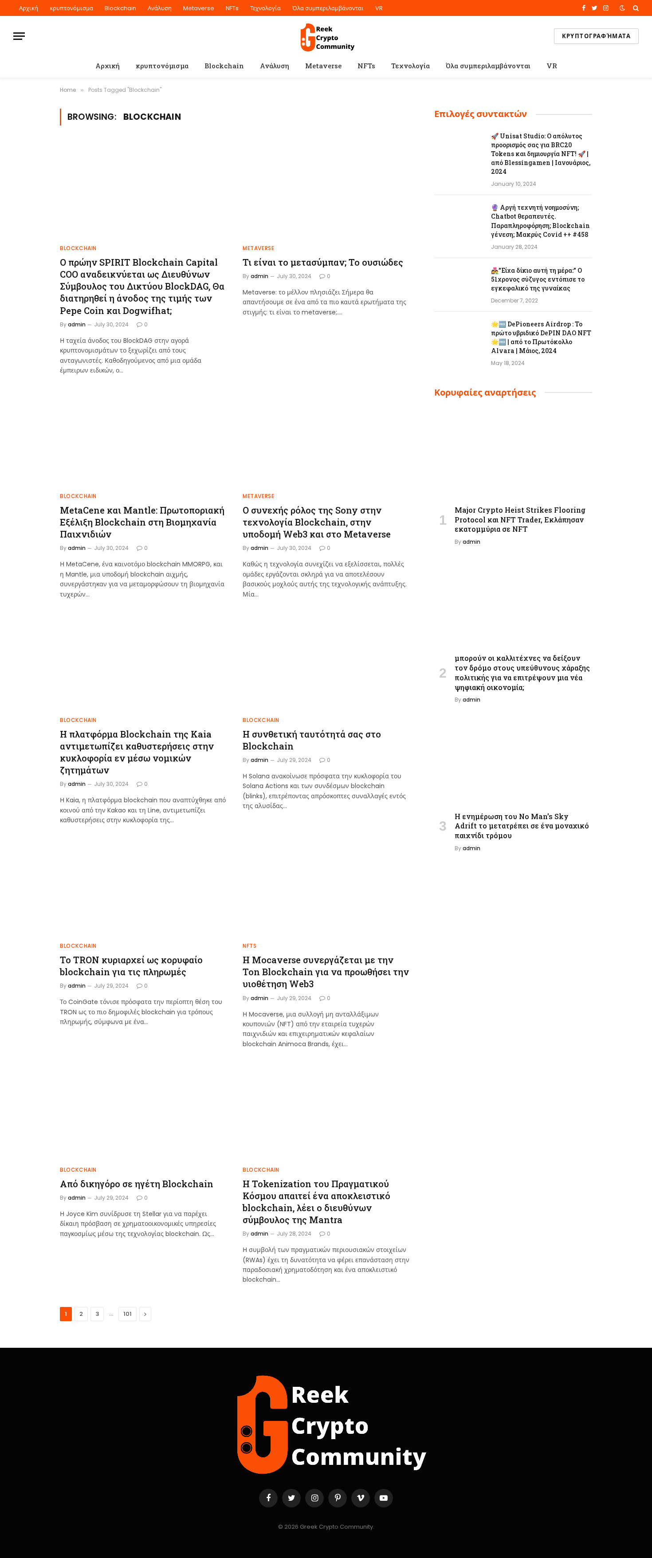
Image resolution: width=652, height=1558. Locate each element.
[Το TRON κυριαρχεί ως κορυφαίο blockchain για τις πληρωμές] (143, 888)
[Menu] (19, 36)
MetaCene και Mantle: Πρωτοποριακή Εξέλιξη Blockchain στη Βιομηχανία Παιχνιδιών (142, 522)
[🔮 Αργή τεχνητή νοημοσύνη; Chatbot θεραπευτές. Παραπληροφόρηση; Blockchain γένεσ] (458, 219)
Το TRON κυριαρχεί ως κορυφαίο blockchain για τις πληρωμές (131, 965)
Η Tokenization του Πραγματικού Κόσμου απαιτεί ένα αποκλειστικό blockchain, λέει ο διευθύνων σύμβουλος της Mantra (316, 1202)
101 (127, 1314)
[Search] (635, 8)
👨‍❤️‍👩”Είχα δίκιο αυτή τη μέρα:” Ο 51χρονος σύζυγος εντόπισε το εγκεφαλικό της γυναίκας (538, 279)
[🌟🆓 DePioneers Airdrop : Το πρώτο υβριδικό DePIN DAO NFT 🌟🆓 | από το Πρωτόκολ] (458, 336)
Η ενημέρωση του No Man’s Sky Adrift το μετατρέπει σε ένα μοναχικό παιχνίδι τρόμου (522, 826)
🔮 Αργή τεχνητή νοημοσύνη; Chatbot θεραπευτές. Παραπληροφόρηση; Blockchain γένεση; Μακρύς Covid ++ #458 (540, 220)
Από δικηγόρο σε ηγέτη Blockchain (136, 1183)
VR (379, 8)
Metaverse (198, 8)
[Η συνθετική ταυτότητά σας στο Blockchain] (326, 662)
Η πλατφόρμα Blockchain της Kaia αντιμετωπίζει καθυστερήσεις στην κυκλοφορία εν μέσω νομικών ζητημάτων (137, 752)
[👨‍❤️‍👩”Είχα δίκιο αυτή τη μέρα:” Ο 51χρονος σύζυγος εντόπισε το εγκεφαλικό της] (458, 282)
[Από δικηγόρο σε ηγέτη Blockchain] (143, 1112)
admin (77, 324)
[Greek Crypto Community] (326, 36)
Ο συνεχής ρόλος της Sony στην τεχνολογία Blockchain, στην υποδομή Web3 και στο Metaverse (317, 522)
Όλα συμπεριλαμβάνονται (328, 8)
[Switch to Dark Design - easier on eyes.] (622, 8)
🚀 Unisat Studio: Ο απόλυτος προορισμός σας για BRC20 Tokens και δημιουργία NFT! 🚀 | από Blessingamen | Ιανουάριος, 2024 (540, 154)
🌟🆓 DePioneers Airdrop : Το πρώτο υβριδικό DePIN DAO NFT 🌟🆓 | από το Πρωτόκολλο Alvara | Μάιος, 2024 (541, 337)
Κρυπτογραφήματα (596, 36)
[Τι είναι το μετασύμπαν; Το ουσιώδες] (326, 190)
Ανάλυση (160, 8)
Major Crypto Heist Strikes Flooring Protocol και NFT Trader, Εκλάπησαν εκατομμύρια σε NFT (520, 519)
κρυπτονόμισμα (71, 8)
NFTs (232, 8)
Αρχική (28, 8)
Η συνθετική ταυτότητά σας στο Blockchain (312, 740)
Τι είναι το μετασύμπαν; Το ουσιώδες (323, 262)
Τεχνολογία (265, 8)
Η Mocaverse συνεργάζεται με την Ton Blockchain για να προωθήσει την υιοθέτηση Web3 (326, 971)
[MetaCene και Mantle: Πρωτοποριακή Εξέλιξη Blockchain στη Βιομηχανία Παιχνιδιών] (143, 438)
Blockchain (120, 8)
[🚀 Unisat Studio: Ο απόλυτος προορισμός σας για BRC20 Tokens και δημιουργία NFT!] (458, 148)
